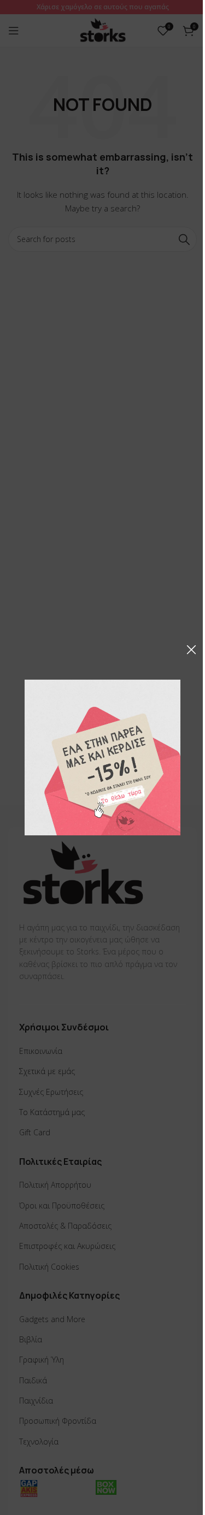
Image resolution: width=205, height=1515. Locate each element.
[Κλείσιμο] (191, 649)
